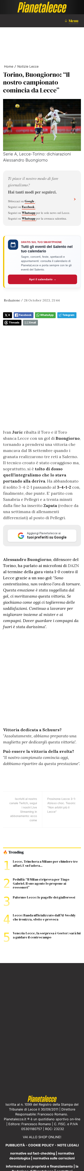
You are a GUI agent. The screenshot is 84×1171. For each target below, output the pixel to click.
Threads (14, 322)
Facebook (28, 207)
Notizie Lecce (28, 66)
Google (30, 201)
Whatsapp (29, 212)
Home (8, 66)
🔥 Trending (13, 852)
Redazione (12, 300)
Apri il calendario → (42, 279)
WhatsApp (47, 315)
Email (32, 322)
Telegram (68, 315)
